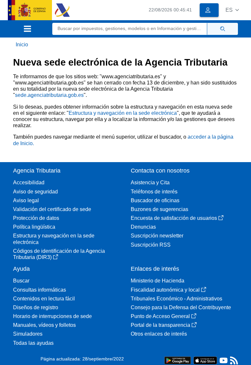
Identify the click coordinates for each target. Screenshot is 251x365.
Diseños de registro (35, 307)
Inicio (22, 44)
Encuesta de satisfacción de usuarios (174, 218)
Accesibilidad (28, 182)
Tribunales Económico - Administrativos (176, 298)
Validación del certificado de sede (52, 209)
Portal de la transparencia (160, 325)
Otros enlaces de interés (159, 334)
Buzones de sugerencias (159, 209)
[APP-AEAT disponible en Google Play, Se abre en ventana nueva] (177, 360)
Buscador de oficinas (155, 200)
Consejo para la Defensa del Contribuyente (181, 307)
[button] (232, 10)
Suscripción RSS (151, 245)
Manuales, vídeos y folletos (44, 325)
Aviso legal (26, 200)
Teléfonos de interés (154, 191)
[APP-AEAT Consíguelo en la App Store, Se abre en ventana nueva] (205, 360)
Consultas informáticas (39, 290)
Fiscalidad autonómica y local (165, 290)
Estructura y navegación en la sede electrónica (123, 113)
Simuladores (27, 334)
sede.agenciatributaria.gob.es (49, 95)
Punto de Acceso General (160, 316)
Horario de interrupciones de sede (52, 316)
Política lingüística (34, 227)
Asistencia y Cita (150, 182)
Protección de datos (36, 218)
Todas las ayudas (33, 343)
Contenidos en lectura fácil (44, 298)
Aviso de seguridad (35, 191)
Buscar (21, 280)
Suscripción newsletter (157, 235)
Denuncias (143, 227)
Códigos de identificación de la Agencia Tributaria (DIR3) (59, 254)
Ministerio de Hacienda (157, 280)
